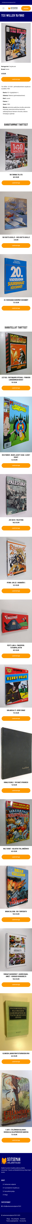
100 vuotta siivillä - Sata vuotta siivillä (16, 237)
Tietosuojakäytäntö (12, 1221)
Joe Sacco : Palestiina (16, 520)
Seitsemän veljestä (10, 1184)
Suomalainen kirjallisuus (11, 1188)
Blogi (6, 1195)
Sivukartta (23, 1221)
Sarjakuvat (12, 66)
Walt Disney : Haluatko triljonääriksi (16, 849)
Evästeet (22, 1219)
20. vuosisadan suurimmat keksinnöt (16, 300)
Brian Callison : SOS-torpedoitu (16, 911)
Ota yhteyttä (15, 1219)
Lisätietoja (16, 79)
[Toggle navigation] (3, 8)
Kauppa (26, 8)
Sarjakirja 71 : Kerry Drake (16, 710)
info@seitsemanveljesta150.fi (8, 2)
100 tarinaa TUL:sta (16, 175)
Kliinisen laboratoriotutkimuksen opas (16, 1053)
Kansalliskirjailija (9, 1191)
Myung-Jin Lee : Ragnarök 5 (16, 582)
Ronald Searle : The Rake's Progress (16, 782)
